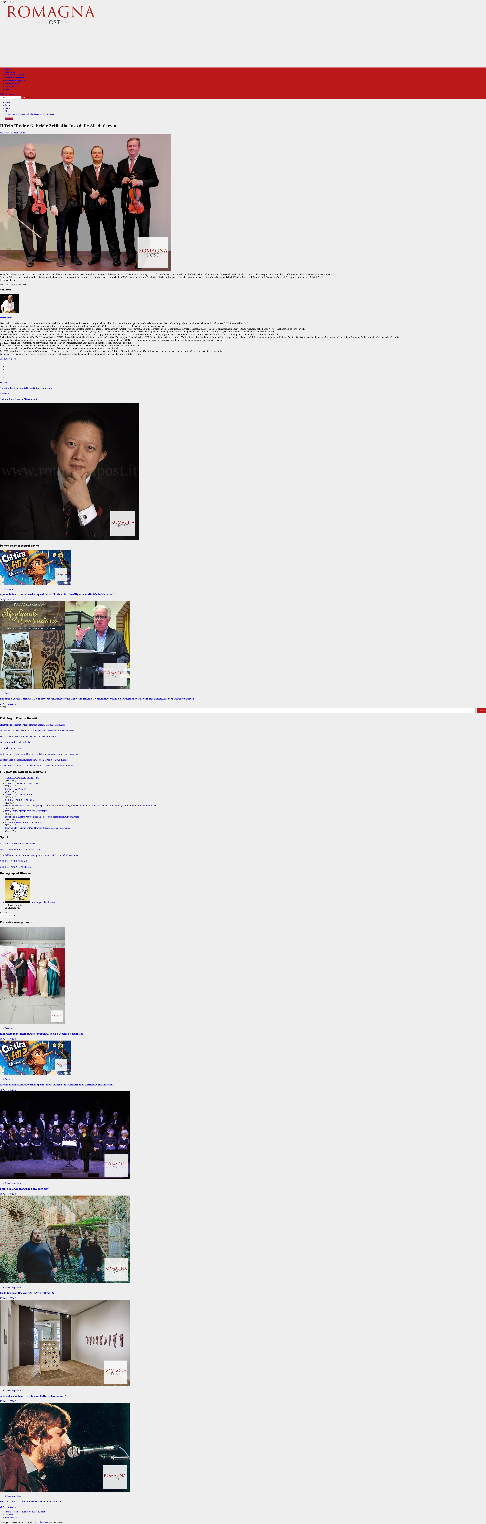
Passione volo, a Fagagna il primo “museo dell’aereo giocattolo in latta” (34, 759)
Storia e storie (12, 83)
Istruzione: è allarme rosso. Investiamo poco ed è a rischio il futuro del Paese (37, 730)
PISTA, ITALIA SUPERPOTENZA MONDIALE (26, 811)
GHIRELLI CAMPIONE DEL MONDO (22, 777)
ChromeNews (45, 1522)
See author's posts (8, 358)
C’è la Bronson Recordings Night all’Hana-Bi (27, 1292)
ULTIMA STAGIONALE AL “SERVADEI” (23, 822)
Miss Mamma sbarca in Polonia (15, 742)
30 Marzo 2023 (18, 132)
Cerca (3, 706)
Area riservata (11, 1517)
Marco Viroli (5, 132)
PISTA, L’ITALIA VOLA (15, 789)
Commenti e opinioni (15, 74)
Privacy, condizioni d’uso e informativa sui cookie (26, 1511)
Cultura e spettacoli (14, 77)
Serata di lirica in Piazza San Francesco (24, 1188)
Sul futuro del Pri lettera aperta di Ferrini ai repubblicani (28, 736)
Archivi (3, 912)
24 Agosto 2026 (7, 703)
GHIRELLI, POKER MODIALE (18, 794)
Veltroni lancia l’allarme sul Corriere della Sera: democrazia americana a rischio (39, 754)
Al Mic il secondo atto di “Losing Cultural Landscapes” (33, 1395)
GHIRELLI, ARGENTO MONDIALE (21, 800)
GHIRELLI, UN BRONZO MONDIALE (22, 783)
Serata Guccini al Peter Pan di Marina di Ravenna (30, 1501)
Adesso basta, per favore (12, 748)
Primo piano (11, 71)
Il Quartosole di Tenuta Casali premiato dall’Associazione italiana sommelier (36, 765)
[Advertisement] (243, 47)
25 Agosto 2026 (7, 599)
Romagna (9, 119)
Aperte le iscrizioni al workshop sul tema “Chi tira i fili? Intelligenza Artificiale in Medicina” (57, 594)
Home (8, 68)
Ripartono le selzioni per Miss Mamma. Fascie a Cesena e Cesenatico (32, 724)
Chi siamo (9, 86)
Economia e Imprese (15, 80)
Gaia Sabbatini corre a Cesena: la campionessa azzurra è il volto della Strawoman (39, 855)
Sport (8, 89)
